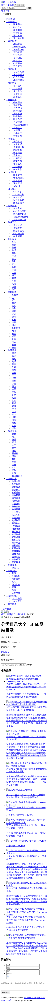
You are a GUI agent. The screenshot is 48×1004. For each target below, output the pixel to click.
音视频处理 (18, 178)
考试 (14, 442)
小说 (14, 256)
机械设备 (16, 492)
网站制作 (11, 41)
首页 (3, 614)
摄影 (14, 275)
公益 (14, 473)
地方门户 (16, 568)
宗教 (14, 470)
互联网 (15, 295)
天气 (14, 359)
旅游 (14, 406)
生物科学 (16, 559)
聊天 (14, 342)
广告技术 (17, 108)
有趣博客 (16, 328)
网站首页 (10, 19)
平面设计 (11, 21)
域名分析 (17, 144)
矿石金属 (16, 548)
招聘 (14, 417)
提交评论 (5, 993)
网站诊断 (17, 150)
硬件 (14, 300)
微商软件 (17, 86)
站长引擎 (17, 169)
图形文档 (17, 175)
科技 (14, 464)
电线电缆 (16, 481)
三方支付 (17, 66)
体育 (14, 270)
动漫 (14, 250)
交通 (14, 361)
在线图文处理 (19, 214)
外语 (14, 439)
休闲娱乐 (11, 239)
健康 (14, 389)
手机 (14, 384)
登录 (3, 11)
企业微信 (17, 91)
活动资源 (17, 166)
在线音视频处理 (20, 217)
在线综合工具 (19, 219)
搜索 (14, 322)
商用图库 (17, 30)
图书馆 (15, 453)
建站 (14, 317)
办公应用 (11, 172)
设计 (14, 314)
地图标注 (17, 127)
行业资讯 (17, 598)
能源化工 (16, 490)
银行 (14, 370)
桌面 (14, 336)
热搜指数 (17, 153)
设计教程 (17, 35)
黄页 (14, 573)
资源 (14, 333)
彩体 (14, 356)
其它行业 (16, 562)
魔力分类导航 (7, 5)
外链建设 (17, 158)
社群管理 (17, 88)
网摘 (14, 331)
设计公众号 (18, 38)
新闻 (14, 267)
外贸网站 (17, 63)
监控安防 (17, 105)
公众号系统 (18, 72)
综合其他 (11, 570)
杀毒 (14, 347)
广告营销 (16, 504)
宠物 (14, 395)
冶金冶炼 (16, 529)
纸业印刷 (16, 515)
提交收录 (11, 604)
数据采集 (17, 116)
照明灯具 (16, 531)
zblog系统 (17, 44)
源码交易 (17, 52)
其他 (14, 582)
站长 (14, 319)
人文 (14, 467)
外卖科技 (17, 133)
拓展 (14, 284)
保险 (14, 372)
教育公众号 (17, 476)
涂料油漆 (16, 554)
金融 (14, 367)
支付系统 (17, 113)
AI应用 (16, 186)
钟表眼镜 (16, 517)
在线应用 (11, 206)
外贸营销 (17, 122)
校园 (14, 451)
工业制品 (16, 512)
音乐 (14, 242)
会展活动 (16, 509)
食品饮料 (16, 484)
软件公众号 (18, 233)
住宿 (14, 289)
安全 (14, 345)
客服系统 (17, 119)
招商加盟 (16, 501)
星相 (14, 261)
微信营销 (11, 83)
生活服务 (11, 350)
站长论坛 (17, 197)
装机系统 (17, 180)
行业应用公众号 (20, 125)
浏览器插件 (18, 203)
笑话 (14, 259)
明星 (14, 278)
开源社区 (17, 60)
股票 (14, 364)
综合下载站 (18, 231)
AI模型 (16, 130)
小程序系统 (18, 74)
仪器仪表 (16, 526)
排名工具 (17, 164)
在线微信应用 (19, 211)
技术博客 (17, 236)
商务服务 (16, 506)
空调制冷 (16, 534)
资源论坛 (17, 225)
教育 (14, 434)
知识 (14, 437)
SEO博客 (17, 192)
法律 (14, 420)
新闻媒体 (11, 565)
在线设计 (17, 27)
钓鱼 (14, 286)
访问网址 (5, 652)
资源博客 (17, 228)
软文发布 (17, 161)
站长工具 (17, 601)
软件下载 (11, 222)
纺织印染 (16, 540)
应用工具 (17, 97)
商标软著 (17, 111)
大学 (14, 448)
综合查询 (17, 141)
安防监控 (16, 537)
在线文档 (17, 208)
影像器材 (16, 523)
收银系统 (17, 102)
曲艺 (14, 459)
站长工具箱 (18, 200)
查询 (14, 414)
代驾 (14, 425)
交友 (14, 264)
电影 (14, 245)
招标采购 (16, 579)
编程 (14, 311)
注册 (8, 11)
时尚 (14, 403)
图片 (14, 253)
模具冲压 (16, 545)
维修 (14, 428)
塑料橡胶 (16, 551)
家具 (14, 423)
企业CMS (17, 58)
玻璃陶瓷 (16, 557)
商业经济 (11, 478)
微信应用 (11, 69)
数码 (14, 303)
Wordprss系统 (19, 47)
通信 (14, 386)
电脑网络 (11, 292)
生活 (14, 409)
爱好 (14, 462)
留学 (14, 456)
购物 (14, 353)
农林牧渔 (16, 487)
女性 (14, 400)
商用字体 (17, 24)
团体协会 (16, 584)
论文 (14, 445)
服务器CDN (18, 49)
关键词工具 (18, 147)
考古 (14, 590)
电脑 (14, 308)
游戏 (14, 247)
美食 (14, 392)
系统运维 (17, 183)
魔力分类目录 (30, 997)
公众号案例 (18, 77)
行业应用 (11, 100)
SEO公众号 (18, 194)
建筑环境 (16, 495)
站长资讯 (11, 596)
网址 (14, 325)
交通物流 (16, 520)
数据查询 (17, 136)
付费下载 (17, 33)
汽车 (14, 378)
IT (13, 297)
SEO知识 (11, 189)
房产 (14, 375)
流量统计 (17, 155)
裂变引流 (17, 94)
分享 (14, 339)
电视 (14, 381)
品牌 (14, 411)
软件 (14, 306)
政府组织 (16, 576)
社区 (14, 281)
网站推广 (11, 139)
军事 (14, 272)
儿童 (14, 398)
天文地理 (16, 593)
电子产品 (16, 543)
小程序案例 (18, 80)
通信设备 (16, 498)
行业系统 (17, 55)
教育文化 (11, 431)
